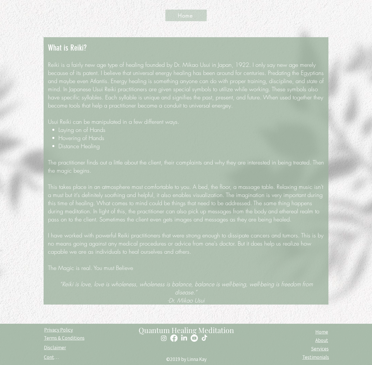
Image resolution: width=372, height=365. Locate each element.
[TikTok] (204, 338)
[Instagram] (163, 338)
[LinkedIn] (184, 338)
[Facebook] (174, 338)
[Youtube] (194, 338)
